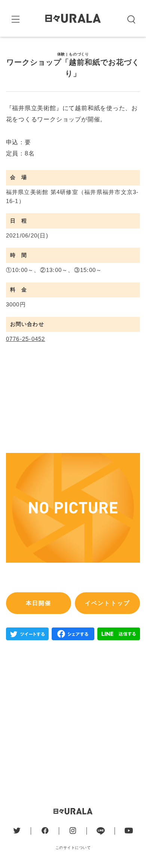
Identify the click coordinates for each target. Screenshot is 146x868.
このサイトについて (73, 848)
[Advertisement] (73, 718)
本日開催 (39, 603)
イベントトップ (107, 603)
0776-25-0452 (25, 339)
